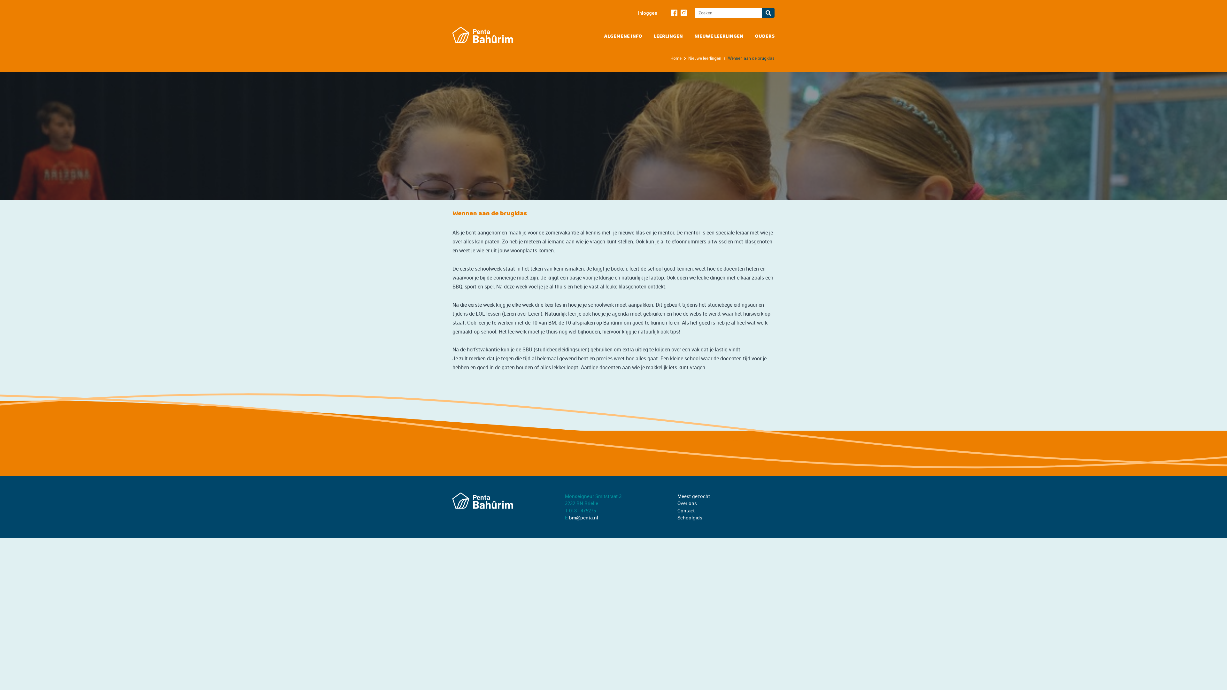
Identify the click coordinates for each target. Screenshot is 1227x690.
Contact (686, 510)
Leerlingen (668, 36)
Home (676, 58)
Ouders (765, 36)
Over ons (687, 503)
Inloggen (647, 13)
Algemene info (623, 36)
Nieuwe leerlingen (718, 36)
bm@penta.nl (583, 517)
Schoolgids (689, 517)
